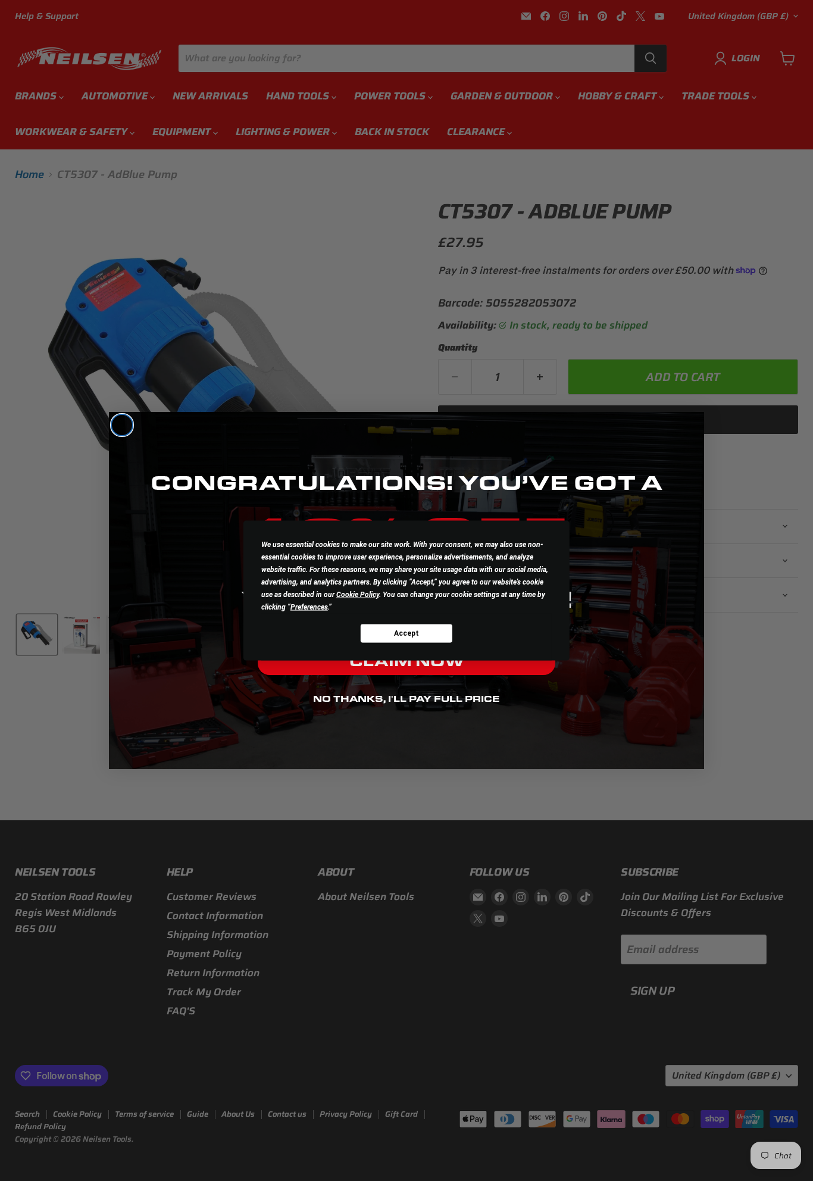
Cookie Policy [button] (357, 594)
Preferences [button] (309, 607)
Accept (406, 633)
